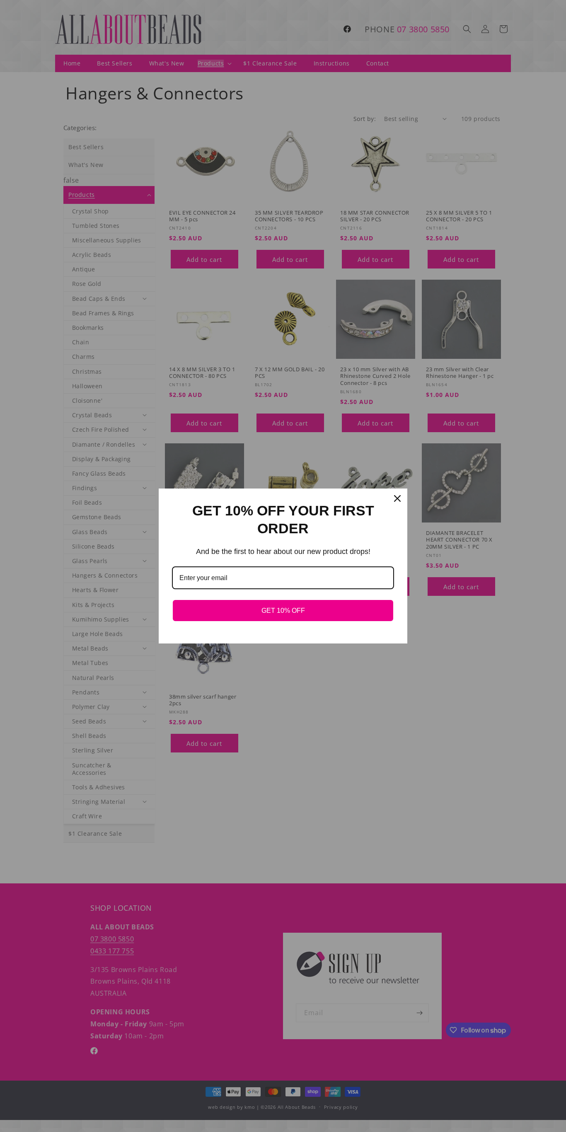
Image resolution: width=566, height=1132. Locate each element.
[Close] (397, 498)
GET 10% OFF (283, 610)
